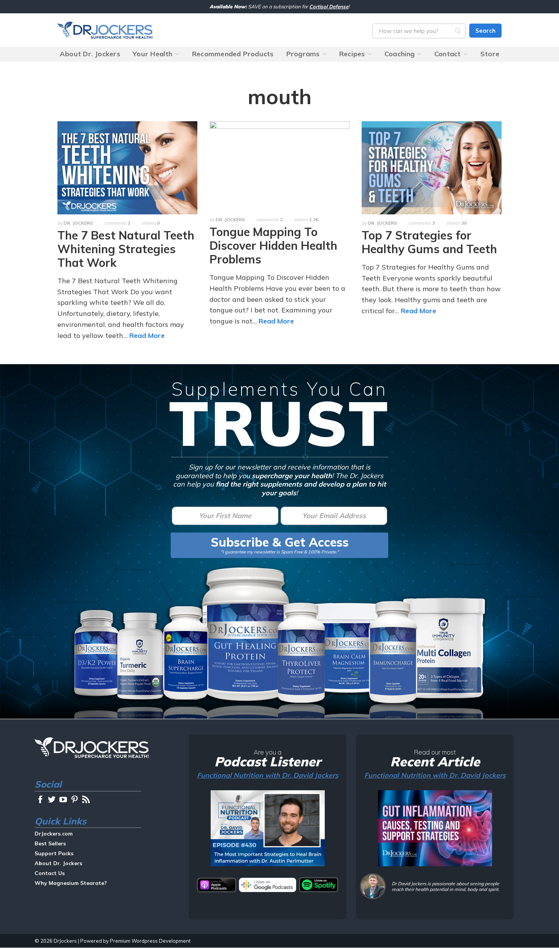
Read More (147, 335)
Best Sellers (50, 843)
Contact (447, 53)
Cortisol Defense (328, 6)
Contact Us (50, 873)
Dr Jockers (92, 747)
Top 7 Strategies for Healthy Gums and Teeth (429, 242)
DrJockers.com (104, 30)
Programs (303, 53)
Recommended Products (233, 53)
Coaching (399, 53)
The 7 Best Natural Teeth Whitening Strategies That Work (125, 249)
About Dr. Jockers (90, 53)
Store (489, 53)
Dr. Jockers (78, 223)
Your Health (152, 53)
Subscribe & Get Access (280, 542)
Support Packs (54, 853)
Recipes (352, 53)
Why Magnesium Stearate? (71, 883)
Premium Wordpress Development (150, 941)
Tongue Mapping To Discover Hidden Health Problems (273, 245)
